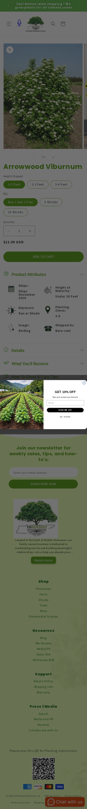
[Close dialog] (84, 383)
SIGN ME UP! (65, 410)
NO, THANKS (65, 417)
